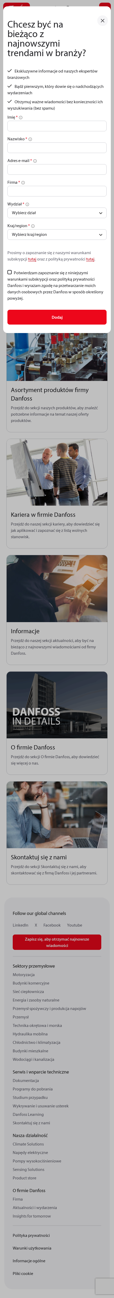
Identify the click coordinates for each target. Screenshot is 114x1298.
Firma (13, 182)
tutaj (32, 259)
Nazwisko (17, 138)
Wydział (15, 203)
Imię (12, 117)
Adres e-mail (19, 160)
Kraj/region (18, 225)
